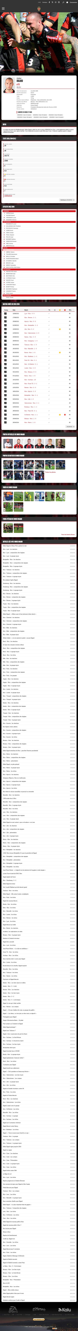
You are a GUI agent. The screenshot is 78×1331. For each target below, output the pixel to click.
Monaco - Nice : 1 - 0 (30, 418)
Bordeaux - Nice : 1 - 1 (30, 407)
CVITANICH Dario (10, 278)
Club (8, 70)
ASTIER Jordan (10, 282)
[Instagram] (55, 2)
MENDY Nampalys (11, 265)
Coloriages (28, 1314)
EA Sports (13, 1309)
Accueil (4, 70)
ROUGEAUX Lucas (11, 224)
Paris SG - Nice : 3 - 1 (30, 360)
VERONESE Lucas (11, 217)
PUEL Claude (9, 297)
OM (13, 1314)
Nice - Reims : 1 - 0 (29, 422)
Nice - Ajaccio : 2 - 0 (30, 391)
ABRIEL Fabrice (10, 252)
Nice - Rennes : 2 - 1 (30, 317)
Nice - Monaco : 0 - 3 (30, 372)
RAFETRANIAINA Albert (12, 258)
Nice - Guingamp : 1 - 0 (30, 341)
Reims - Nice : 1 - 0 (29, 376)
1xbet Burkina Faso (56, 1314)
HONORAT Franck (11, 291)
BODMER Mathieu (11, 239)
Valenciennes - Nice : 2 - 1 (31, 403)
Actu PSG (19, 1314)
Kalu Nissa (64, 1309)
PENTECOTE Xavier (11, 271)
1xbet (34, 1314)
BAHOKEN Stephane (11, 289)
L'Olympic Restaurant (39, 1309)
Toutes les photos (50, 472)
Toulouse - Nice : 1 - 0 (30, 344)
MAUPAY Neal (10, 280)
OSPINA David (10, 213)
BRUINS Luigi (9, 263)
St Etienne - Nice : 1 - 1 (30, 414)
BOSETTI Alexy (10, 286)
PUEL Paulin (9, 293)
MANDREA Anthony (11, 219)
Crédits (40, 1326)
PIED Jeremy (9, 243)
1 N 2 (39, 2)
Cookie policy (46, 1326)
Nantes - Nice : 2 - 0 (30, 337)
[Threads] (59, 2)
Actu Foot (7, 1314)
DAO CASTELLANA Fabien (13, 267)
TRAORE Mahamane (11, 254)
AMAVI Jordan (10, 232)
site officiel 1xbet (69, 1314)
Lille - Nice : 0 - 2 (29, 329)
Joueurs (13, 70)
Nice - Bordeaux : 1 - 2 (30, 356)
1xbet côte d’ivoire (44, 1314)
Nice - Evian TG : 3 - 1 (30, 383)
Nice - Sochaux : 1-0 (30, 379)
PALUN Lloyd (9, 237)
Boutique (45, 2)
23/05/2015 (8, 196)
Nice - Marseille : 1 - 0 (30, 348)
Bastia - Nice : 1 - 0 (29, 352)
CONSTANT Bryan (11, 284)
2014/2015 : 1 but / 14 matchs (56, 117)
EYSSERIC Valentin (11, 261)
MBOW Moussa (10, 245)
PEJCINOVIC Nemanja (12, 228)
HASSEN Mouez (10, 215)
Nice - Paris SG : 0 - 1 (30, 411)
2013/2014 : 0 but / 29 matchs (40, 117)
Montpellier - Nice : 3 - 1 (31, 395)
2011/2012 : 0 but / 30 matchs (55, 114)
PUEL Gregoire (10, 235)
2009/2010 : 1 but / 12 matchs (24, 114)
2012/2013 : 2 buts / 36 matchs (24, 117)
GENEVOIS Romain (11, 241)
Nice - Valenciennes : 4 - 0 (31, 333)
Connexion (73, 2)
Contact (51, 1326)
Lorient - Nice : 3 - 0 (29, 368)
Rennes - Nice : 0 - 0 (30, 387)
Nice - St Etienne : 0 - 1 (30, 364)
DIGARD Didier (10, 250)
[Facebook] (49, 2)
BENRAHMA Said (10, 273)
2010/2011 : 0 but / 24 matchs (40, 114)
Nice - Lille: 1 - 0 (28, 399)
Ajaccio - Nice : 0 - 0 (30, 321)
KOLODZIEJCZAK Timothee (13, 226)
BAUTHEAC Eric (10, 276)
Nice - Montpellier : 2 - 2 (31, 325)
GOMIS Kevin (9, 230)
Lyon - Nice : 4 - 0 (29, 313)
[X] (52, 2)
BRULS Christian (10, 256)
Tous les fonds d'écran (68, 534)
